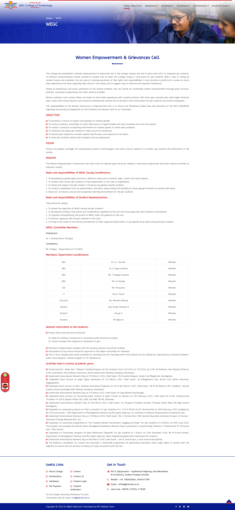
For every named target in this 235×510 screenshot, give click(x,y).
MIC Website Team (105, 506)
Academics (166, 6)
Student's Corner (220, 6)
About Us (136, 6)
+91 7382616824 (127, 479)
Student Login (80, 481)
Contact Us (79, 476)
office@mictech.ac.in (128, 484)
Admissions (151, 6)
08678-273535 (129, 489)
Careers (77, 471)
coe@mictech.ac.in (80, 498)
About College (56, 471)
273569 (141, 489)
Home (127, 6)
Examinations (200, 6)
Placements (183, 6)
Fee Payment (55, 486)
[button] (5, 377)
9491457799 (143, 479)
